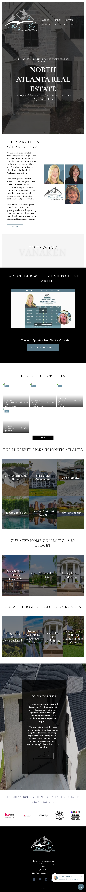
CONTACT (69, 24)
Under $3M (70, 577)
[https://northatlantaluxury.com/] (21, 22)
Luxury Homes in (53, 634)
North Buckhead (12, 640)
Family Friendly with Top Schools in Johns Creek (73, 636)
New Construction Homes (16, 477)
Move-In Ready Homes (16, 573)
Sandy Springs (53, 640)
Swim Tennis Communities (43, 477)
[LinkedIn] (46, 880)
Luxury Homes (70, 477)
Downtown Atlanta (32, 640)
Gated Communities (43, 573)
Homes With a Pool (16, 513)
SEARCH (57, 20)
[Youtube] (52, 880)
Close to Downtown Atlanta (43, 512)
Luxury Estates (70, 573)
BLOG (57, 24)
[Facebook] (34, 880)
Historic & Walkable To (33, 633)
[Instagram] (40, 880)
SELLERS (46, 24)
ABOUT (45, 20)
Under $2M (43, 577)
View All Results (43, 438)
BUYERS (69, 20)
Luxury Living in (12, 634)
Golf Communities (70, 513)
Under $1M (15, 579)
